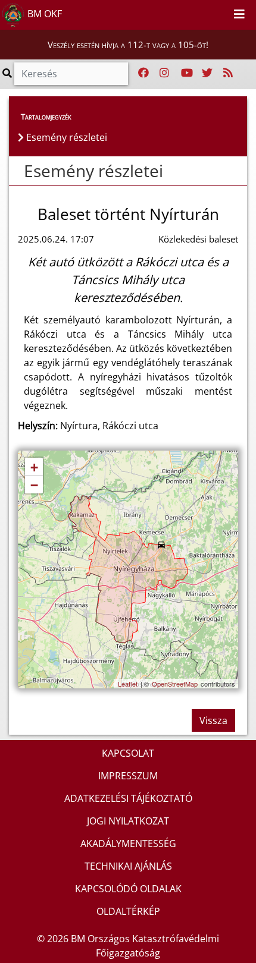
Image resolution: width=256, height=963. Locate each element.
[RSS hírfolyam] (228, 73)
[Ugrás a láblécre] (220, 12)
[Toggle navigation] (239, 15)
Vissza (213, 720)
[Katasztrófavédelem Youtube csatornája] (187, 73)
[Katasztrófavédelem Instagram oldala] (164, 73)
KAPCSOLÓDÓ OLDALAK (128, 888)
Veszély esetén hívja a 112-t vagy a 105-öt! (128, 45)
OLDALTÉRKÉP (128, 911)
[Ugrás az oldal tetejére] (17, 171)
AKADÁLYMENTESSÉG (128, 843)
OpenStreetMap (175, 683)
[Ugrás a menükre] (194, 12)
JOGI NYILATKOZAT (128, 820)
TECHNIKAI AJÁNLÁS (128, 866)
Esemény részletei (93, 170)
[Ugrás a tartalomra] (207, 12)
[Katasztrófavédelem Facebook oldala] (143, 73)
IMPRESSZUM (128, 775)
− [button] (34, 485)
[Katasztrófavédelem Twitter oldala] (207, 73)
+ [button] (34, 467)
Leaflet (128, 683)
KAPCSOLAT (128, 753)
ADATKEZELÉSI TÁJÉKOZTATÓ (128, 798)
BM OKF (43, 13)
